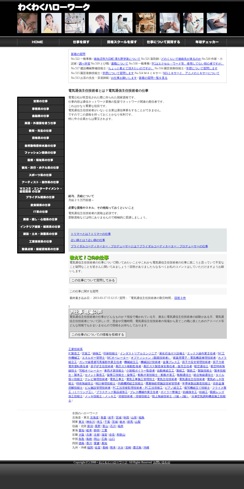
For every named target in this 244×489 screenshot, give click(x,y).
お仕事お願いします (124, 78)
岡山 (97, 439)
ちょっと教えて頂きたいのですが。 (131, 68)
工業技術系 (75, 349)
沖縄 (146, 447)
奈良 (112, 434)
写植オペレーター (90, 370)
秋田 (126, 417)
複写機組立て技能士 (197, 387)
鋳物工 (97, 353)
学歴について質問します (202, 68)
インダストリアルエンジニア (138, 353)
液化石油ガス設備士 (172, 353)
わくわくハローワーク (113, 462)
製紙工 (180, 370)
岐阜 (89, 430)
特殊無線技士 (84, 383)
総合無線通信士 (203, 375)
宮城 (119, 417)
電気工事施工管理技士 (140, 379)
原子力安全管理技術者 (196, 362)
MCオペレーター (118, 357)
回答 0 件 (180, 298)
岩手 (111, 417)
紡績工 (203, 392)
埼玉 (99, 421)
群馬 (130, 421)
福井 (120, 426)
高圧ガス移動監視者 (128, 366)
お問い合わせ (161, 462)
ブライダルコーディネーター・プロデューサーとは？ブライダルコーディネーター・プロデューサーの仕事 (139, 246)
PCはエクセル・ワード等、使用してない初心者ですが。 (188, 63)
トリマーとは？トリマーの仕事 (91, 234)
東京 (81, 421)
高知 (104, 443)
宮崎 (128, 447)
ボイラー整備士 (171, 392)
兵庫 (89, 434)
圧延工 (86, 353)
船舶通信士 (184, 375)
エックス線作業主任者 (201, 353)
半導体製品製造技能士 (196, 383)
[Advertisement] (104, 157)
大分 (120, 447)
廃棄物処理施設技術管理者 (163, 383)
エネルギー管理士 (93, 357)
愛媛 (97, 443)
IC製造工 (74, 353)
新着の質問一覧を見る (153, 78)
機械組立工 (131, 362)
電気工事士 (117, 379)
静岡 (97, 430)
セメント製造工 (95, 375)
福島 (141, 417)
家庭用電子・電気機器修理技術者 (194, 357)
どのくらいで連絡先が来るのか (181, 58)
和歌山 (121, 434)
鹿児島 (137, 447)
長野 (98, 426)
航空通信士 (201, 366)
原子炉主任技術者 (102, 366)
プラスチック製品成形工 (112, 392)
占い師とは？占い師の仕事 (88, 240)
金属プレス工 (171, 362)
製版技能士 (205, 370)
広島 (104, 439)
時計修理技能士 (106, 383)
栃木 (122, 421)
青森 (103, 417)
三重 (104, 430)
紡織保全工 (190, 392)
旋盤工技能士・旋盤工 (121, 375)
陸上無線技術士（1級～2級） (170, 396)
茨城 (115, 421)
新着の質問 (78, 54)
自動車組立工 (165, 370)
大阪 (81, 434)
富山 (105, 426)
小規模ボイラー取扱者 (140, 370)
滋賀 (104, 434)
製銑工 (191, 370)
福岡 (90, 447)
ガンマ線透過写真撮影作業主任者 (100, 362)
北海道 (94, 417)
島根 (89, 439)
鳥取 (81, 439)
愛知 (81, 430)
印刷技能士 (110, 353)
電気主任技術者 (167, 379)
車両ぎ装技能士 (114, 370)
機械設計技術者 (151, 362)
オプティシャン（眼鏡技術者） (151, 357)
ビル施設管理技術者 (98, 387)
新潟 (90, 426)
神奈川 (90, 421)
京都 (97, 434)
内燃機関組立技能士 (130, 383)
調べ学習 (84, 63)
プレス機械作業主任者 (144, 392)
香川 (89, 443)
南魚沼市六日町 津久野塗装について (117, 58)
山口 (112, 439)
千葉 (107, 421)
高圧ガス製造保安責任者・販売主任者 (167, 366)
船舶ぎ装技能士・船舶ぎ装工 (156, 375)
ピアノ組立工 (173, 387)
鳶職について (119, 63)
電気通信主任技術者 (192, 379)
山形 (134, 417)
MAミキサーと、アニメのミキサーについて (191, 73)
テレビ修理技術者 (96, 379)
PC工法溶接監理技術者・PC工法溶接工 (138, 387)
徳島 (81, 443)
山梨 (138, 421)
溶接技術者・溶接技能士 (134, 396)
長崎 (105, 447)
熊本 (113, 447)
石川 (113, 426)
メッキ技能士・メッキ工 (100, 396)
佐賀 (98, 447)
